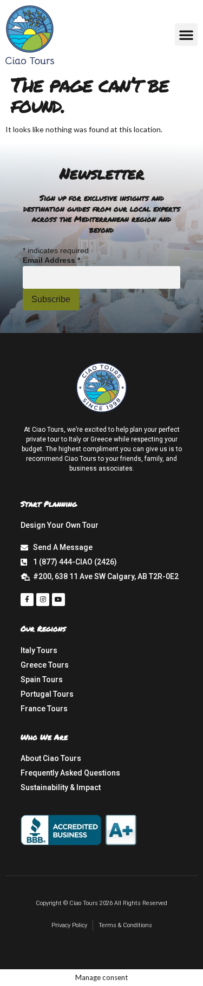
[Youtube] (58, 599)
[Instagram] (42, 599)
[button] (186, 34)
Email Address (51, 260)
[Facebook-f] (27, 599)
